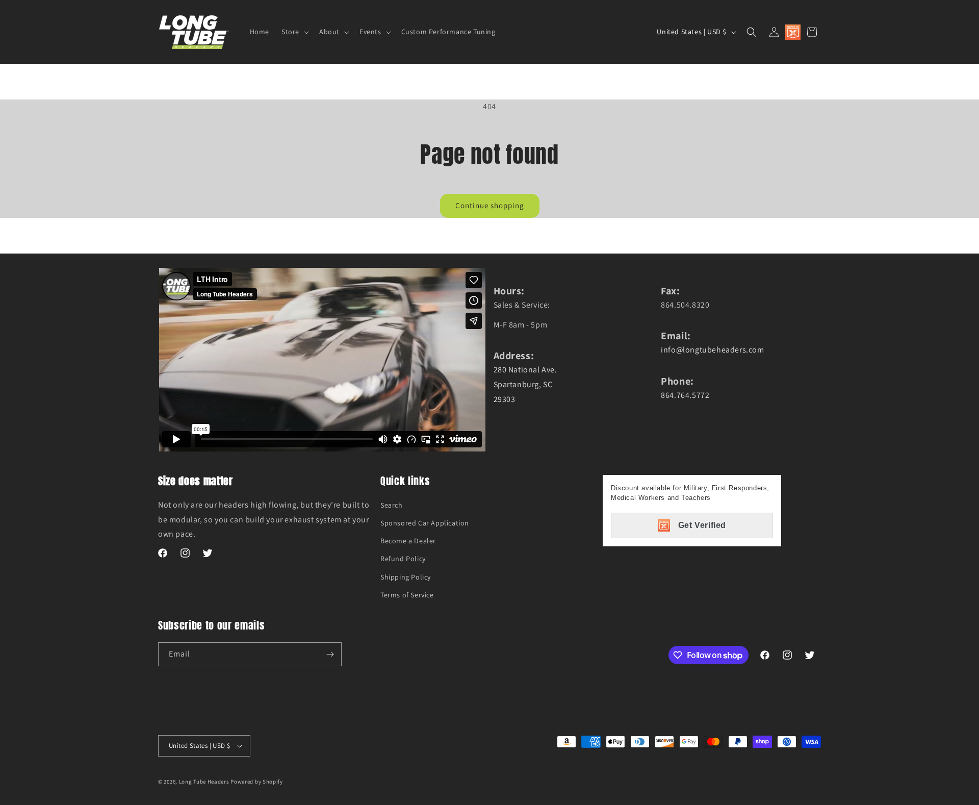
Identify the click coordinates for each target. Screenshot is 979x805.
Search (391, 505)
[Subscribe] (330, 654)
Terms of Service (407, 594)
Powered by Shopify (256, 781)
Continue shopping (489, 205)
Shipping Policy (405, 577)
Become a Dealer (408, 540)
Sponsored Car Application (424, 522)
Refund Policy (403, 558)
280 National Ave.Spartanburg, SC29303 (525, 384)
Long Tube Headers (204, 781)
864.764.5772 (685, 395)
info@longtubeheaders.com (712, 349)
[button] (294, 31)
